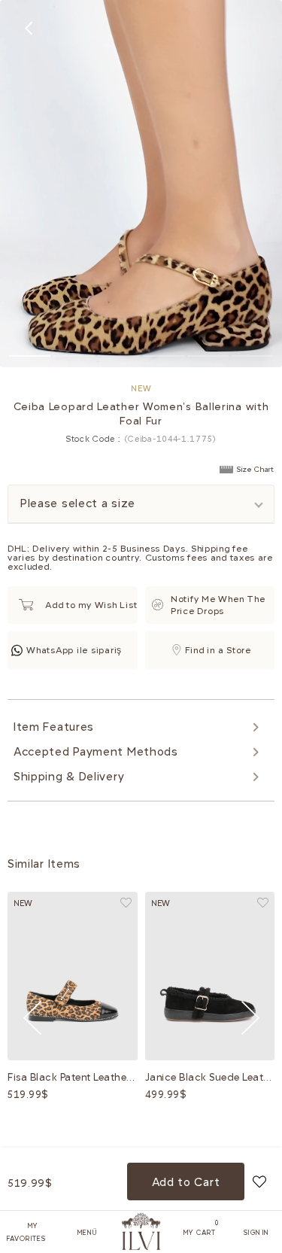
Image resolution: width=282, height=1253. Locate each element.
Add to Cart (186, 1182)
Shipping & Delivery (69, 776)
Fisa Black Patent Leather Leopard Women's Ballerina (73, 1077)
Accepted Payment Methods (96, 751)
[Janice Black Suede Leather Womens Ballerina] (210, 976)
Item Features (54, 726)
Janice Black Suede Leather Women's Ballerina (210, 1077)
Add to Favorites (126, 902)
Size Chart (255, 469)
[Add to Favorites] (259, 1181)
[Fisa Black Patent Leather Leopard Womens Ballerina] (73, 976)
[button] (29, 356)
